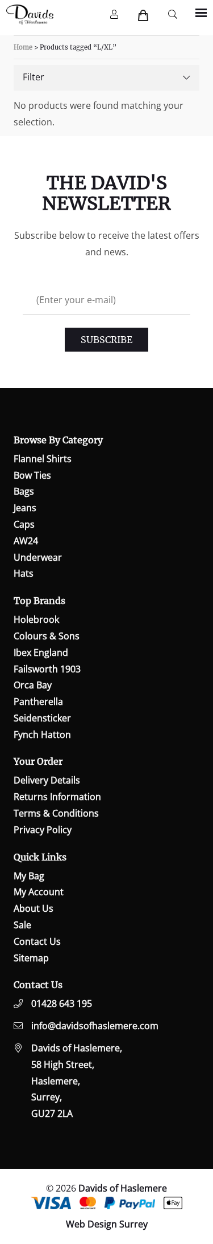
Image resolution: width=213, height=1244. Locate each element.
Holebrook (36, 619)
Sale (22, 925)
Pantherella (38, 701)
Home (23, 47)
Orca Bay (33, 685)
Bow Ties (32, 475)
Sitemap (31, 958)
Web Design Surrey (107, 1224)
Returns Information (57, 796)
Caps (24, 524)
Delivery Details (47, 780)
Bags (24, 491)
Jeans (25, 507)
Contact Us (37, 941)
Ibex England (41, 652)
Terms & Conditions (56, 813)
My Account (39, 892)
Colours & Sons (47, 636)
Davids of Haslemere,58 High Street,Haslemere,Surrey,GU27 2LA (76, 1081)
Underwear (38, 557)
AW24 (26, 541)
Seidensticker (42, 718)
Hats (24, 573)
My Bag (29, 876)
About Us (33, 908)
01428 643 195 (61, 1003)
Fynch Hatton (42, 734)
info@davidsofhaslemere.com (94, 1025)
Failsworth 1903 (47, 669)
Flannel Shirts (43, 458)
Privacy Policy (43, 829)
